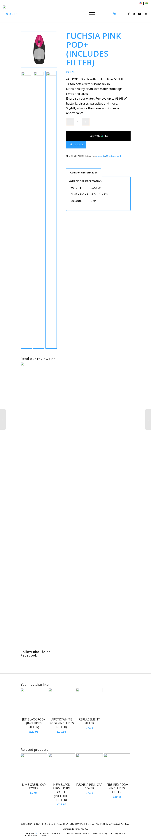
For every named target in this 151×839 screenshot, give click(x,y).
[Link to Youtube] (140, 14)
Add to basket (76, 144)
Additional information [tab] (84, 172)
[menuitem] (91, 14)
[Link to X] (134, 14)
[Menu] (90, 14)
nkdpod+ (100, 156)
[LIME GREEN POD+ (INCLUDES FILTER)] (3, 419)
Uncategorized (113, 156)
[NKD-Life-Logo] (10, 14)
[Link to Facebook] (128, 14)
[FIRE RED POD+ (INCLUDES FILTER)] (148, 419)
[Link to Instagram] (145, 14)
